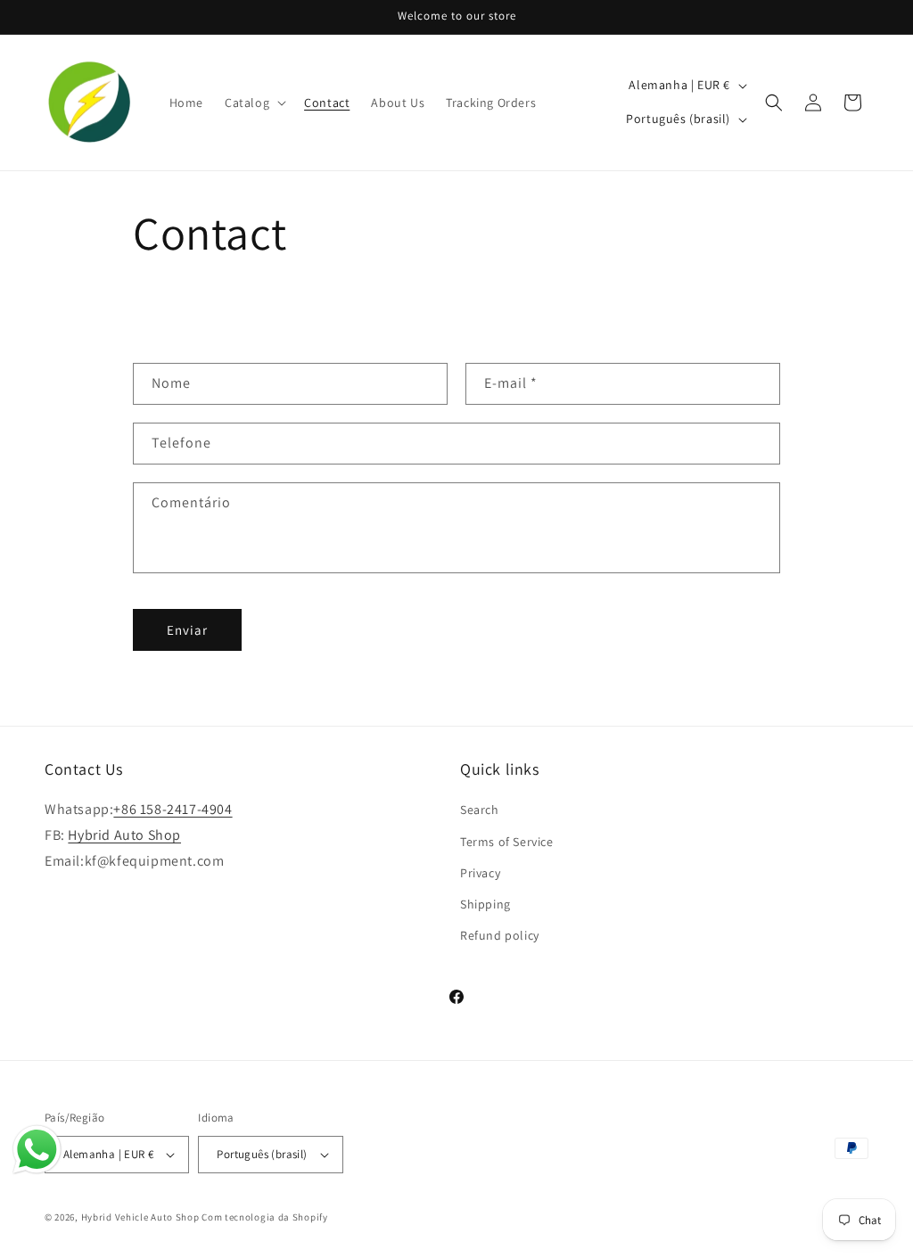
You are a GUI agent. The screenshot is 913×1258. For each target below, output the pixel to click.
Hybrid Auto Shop (124, 835)
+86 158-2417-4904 (172, 809)
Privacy (480, 873)
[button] (253, 102)
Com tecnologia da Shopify (265, 1217)
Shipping (485, 904)
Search (479, 810)
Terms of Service (507, 842)
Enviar (187, 629)
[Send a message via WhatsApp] (37, 1150)
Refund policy (499, 935)
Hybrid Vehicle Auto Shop (140, 1217)
